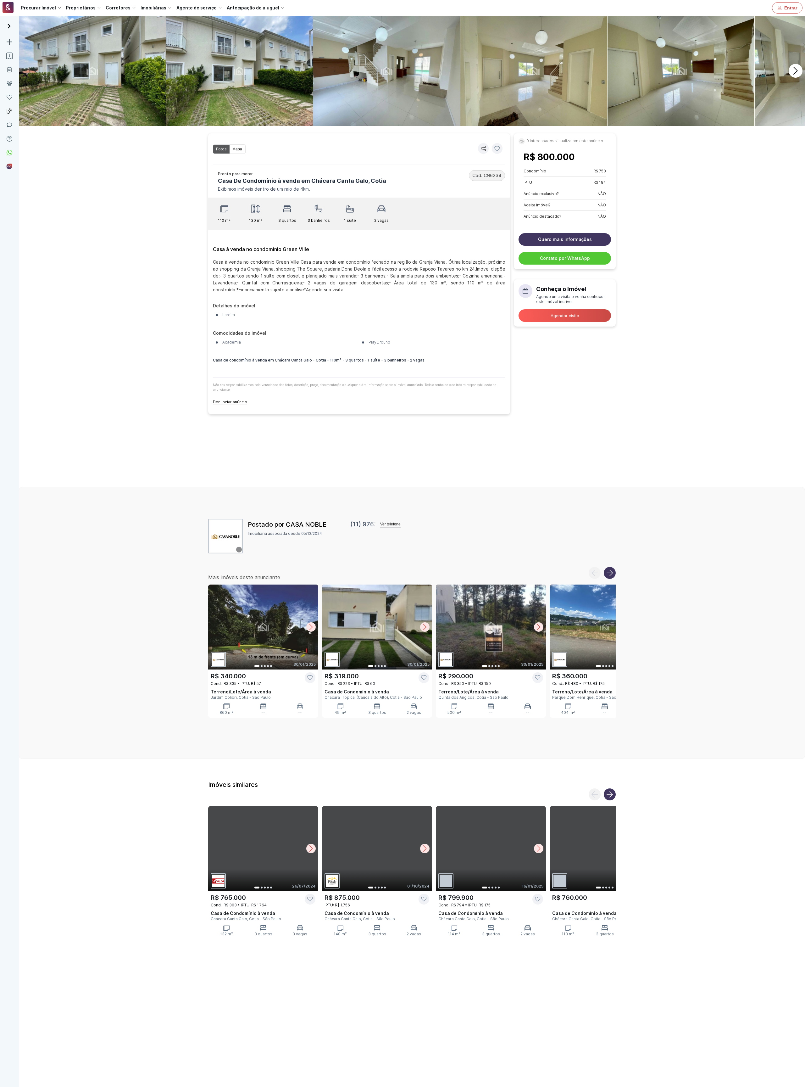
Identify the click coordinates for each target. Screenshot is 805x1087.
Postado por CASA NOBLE (287, 524)
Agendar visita (565, 315)
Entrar (790, 7)
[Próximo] (795, 71)
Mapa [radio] (237, 149)
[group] (229, 149)
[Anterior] (595, 573)
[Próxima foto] (311, 627)
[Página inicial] (8, 8)
